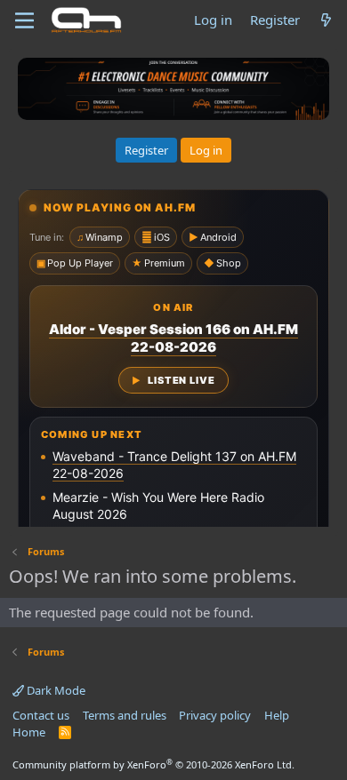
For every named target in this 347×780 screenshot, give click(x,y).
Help (276, 715)
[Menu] (24, 20)
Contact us (40, 715)
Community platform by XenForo (153, 764)
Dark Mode (54, 690)
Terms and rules (124, 715)
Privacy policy (215, 715)
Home (28, 732)
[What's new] (326, 20)
